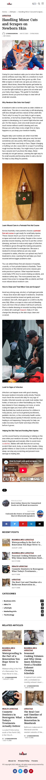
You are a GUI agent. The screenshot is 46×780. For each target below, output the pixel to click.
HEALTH (23, 604)
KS (4, 490)
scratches (6, 443)
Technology (23, 615)
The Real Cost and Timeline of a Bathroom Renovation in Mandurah (27, 584)
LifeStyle (12, 12)
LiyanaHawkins (12, 33)
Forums (35, 761)
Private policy (23, 761)
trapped (23, 310)
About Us (12, 761)
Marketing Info (23, 611)
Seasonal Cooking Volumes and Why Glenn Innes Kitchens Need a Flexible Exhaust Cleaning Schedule (27, 559)
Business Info (23, 601)
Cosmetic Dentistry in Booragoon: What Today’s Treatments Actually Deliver (28, 571)
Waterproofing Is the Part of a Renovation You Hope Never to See (26, 544)
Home (4, 12)
